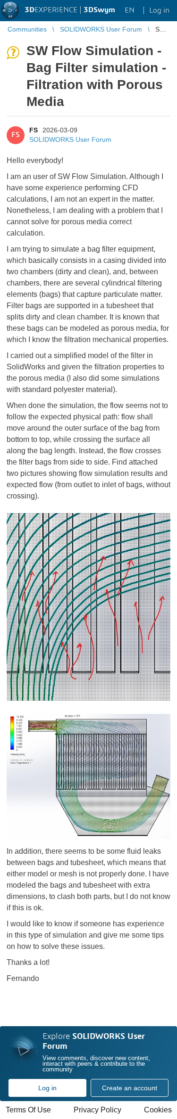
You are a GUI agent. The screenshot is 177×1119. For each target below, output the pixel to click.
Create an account (129, 1088)
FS (33, 130)
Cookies (158, 1110)
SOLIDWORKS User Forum (70, 139)
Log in (47, 1088)
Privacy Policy (97, 1110)
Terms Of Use (28, 1110)
